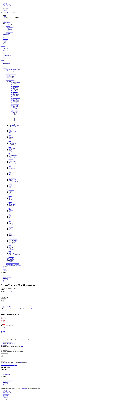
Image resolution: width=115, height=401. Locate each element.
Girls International (12, 179)
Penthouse (11, 127)
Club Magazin (12, 144)
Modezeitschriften (9, 258)
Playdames (11, 212)
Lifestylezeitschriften (10, 78)
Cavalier (10, 139)
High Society (11, 182)
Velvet (10, 252)
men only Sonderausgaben (14, 200)
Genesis (10, 175)
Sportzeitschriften (9, 261)
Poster (4, 269)
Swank (10, 245)
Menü (4, 15)
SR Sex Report (12, 235)
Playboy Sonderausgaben (14, 125)
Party (10, 209)
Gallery (10, 171)
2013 (15, 119)
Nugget (10, 206)
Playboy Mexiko (14, 96)
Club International (12, 143)
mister (10, 203)
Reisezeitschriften (9, 260)
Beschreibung (3, 306)
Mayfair (10, 197)
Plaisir (10, 211)
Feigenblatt (11, 159)
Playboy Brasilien (15, 86)
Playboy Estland (14, 88)
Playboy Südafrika (15, 106)
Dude (10, 150)
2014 (15, 120)
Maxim (10, 196)
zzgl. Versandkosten (10, 291)
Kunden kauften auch (5, 362)
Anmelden (8, 24)
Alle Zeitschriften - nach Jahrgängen (13, 265)
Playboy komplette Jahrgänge (15, 126)
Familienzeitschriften (10, 71)
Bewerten (3, 301)
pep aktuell (11, 210)
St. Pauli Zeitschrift (13, 240)
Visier (10, 255)
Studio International (13, 242)
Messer (10, 202)
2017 (15, 124)
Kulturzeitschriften (10, 77)
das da (10, 147)
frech (10, 165)
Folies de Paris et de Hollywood (15, 163)
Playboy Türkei (14, 110)
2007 (15, 113)
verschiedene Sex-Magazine (14, 254)
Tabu (10, 248)
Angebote (5, 270)
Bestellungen (8, 30)
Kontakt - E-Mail (6, 4)
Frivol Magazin (12, 168)
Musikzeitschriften (10, 259)
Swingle (10, 246)
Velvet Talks (11, 253)
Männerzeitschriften (10, 80)
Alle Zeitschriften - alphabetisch (12, 264)
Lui (9, 193)
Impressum (5, 10)
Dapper (10, 145)
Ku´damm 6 (11, 190)
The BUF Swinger (12, 249)
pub (9, 217)
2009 (15, 116)
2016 (15, 123)
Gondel (10, 180)
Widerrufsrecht (6, 7)
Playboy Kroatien (15, 94)
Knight (10, 188)
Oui (9, 208)
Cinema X (11, 142)
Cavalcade (11, 138)
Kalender (5, 266)
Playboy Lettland (14, 95)
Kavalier (10, 185)
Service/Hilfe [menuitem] (6, 6)
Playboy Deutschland (15, 82)
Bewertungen (10, 306)
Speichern (3, 361)
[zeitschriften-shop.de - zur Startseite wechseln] (11, 12)
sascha (10, 222)
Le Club (10, 191)
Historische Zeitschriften (11, 74)
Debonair (10, 149)
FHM (10, 160)
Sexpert (10, 226)
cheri (10, 141)
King (10, 187)
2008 (15, 114)
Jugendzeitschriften (10, 76)
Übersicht (8, 26)
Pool (9, 214)
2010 (15, 117)
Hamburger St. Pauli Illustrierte (15, 181)
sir (9, 229)
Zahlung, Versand (7, 5)
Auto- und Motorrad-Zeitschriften (13, 69)
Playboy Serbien (14, 102)
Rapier (10, 218)
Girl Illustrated (12, 178)
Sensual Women (12, 224)
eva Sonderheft (12, 157)
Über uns (5, 3)
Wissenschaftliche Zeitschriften (12, 263)
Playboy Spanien (14, 105)
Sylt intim (11, 247)
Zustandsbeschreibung (8, 379)
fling (9, 162)
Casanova (11, 137)
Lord (10, 192)
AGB (4, 9)
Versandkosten (24, 388)
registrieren (15, 24)
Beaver (10, 133)
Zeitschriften (5, 68)
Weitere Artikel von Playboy (9, 343)
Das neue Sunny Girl (13, 148)
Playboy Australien (15, 84)
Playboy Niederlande (15, 98)
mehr (31, 308)
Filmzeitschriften (9, 72)
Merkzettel (8, 33)
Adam (10, 130)
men (9, 198)
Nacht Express (12, 204)
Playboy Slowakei (15, 104)
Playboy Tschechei (15, 108)
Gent (10, 176)
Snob (10, 233)
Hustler (10, 184)
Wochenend (11, 257)
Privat (10, 216)
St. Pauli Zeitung (12, 241)
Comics (7, 70)
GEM (10, 174)
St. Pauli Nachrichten (13, 239)
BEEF (10, 135)
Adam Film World (12, 131)
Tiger (10, 251)
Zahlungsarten (9, 29)
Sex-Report (11, 227)
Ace (9, 129)
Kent (10, 186)
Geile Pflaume (12, 173)
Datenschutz (5, 8)
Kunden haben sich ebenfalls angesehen (18, 362)
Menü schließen (6, 22)
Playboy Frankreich (15, 89)
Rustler (10, 221)
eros (9, 156)
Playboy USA (14, 83)
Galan (10, 169)
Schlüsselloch (11, 223)
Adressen (8, 28)
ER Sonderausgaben (13, 155)
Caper (10, 136)
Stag (9, 236)
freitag (10, 166)
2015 (15, 121)
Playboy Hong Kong (15, 90)
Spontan (10, 234)
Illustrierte (8, 75)
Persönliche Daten (10, 27)
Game (10, 172)
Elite (9, 153)
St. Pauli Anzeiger (12, 237)
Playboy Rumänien (15, 100)
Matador (10, 194)
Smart (10, 231)
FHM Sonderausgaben (13, 161)
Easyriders (11, 151)
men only (10, 199)
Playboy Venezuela (15, 112)
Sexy (10, 228)
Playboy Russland (15, 101)
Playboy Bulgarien (15, 87)
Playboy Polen (14, 99)
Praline (10, 215)
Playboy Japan (14, 93)
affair (10, 132)
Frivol (10, 167)
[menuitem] (58, 3)
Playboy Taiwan (14, 107)
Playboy (10, 81)
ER (9, 154)
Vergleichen (3, 299)
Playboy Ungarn (14, 111)
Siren (10, 230)
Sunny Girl (11, 243)
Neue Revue (11, 205)
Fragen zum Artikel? (7, 342)
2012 (15, 118)
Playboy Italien (14, 92)
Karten (4, 267)
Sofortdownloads (9, 32)
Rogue (10, 220)
